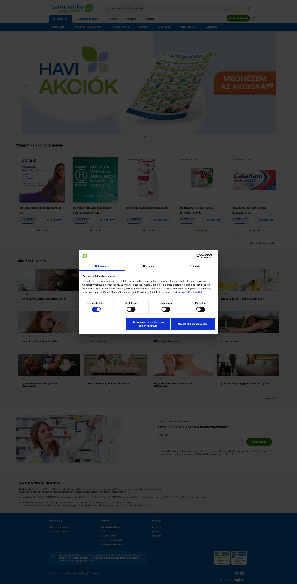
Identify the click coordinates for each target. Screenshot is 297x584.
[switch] (131, 309)
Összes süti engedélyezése (192, 324)
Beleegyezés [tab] (102, 266)
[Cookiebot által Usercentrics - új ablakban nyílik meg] (201, 256)
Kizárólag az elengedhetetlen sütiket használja (148, 324)
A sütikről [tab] (195, 266)
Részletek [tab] (148, 266)
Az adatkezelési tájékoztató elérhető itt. (182, 292)
